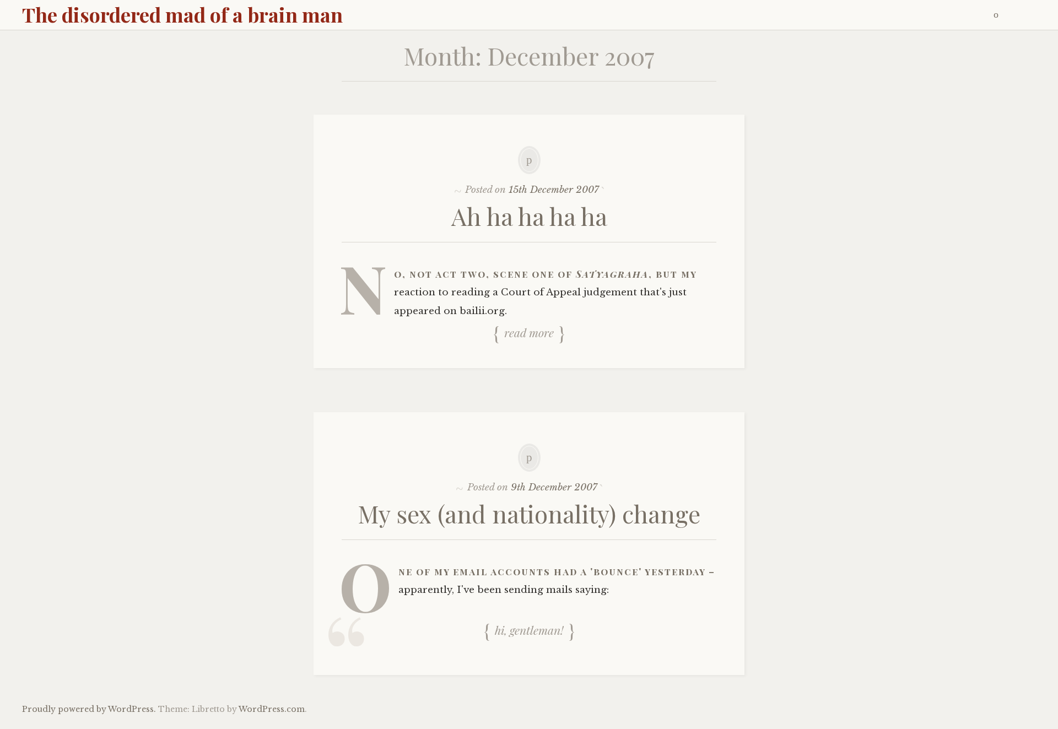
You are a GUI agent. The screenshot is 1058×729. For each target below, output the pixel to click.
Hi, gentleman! (529, 630)
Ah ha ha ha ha (529, 215)
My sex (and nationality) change (529, 513)
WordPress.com (272, 709)
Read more (529, 332)
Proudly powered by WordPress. (89, 709)
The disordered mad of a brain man (182, 14)
